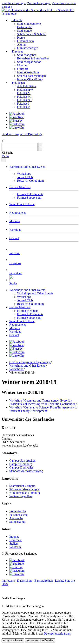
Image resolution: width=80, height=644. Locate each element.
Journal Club (25, 177)
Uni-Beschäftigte (27, 48)
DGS (5, 584)
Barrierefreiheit (43, 580)
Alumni (21, 44)
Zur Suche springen (39, 3)
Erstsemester (24, 27)
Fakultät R (23, 107)
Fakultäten (18, 82)
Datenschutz (24, 580)
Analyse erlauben (13, 640)
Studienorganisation (29, 62)
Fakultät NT (24, 100)
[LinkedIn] (16, 127)
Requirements (17, 212)
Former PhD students (30, 194)
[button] (7, 152)
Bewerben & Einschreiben (33, 58)
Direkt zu (17, 51)
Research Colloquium (30, 180)
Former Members (19, 187)
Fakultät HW (25, 89)
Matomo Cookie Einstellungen (25, 606)
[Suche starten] (40, 145)
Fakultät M (23, 93)
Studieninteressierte (29, 23)
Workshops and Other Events (27, 166)
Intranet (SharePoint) (30, 79)
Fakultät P (23, 103)
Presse (21, 37)
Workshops (24, 173)
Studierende (24, 30)
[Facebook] (16, 113)
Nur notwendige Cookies (40, 640)
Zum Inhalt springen (14, 3)
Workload (15, 229)
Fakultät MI (24, 96)
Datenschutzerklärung (57, 633)
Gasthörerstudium (28, 72)
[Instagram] (16, 124)
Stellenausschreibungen (31, 75)
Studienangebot (26, 55)
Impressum (8, 580)
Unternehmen (25, 41)
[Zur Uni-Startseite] (36, 10)
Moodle (22, 65)
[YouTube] (16, 117)
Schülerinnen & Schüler (31, 34)
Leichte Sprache (65, 580)
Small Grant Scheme (22, 204)
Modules (14, 221)
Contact (14, 238)
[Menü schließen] (3, 160)
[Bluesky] (16, 120)
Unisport (22, 68)
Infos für (16, 20)
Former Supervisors (29, 197)
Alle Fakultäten (26, 86)
